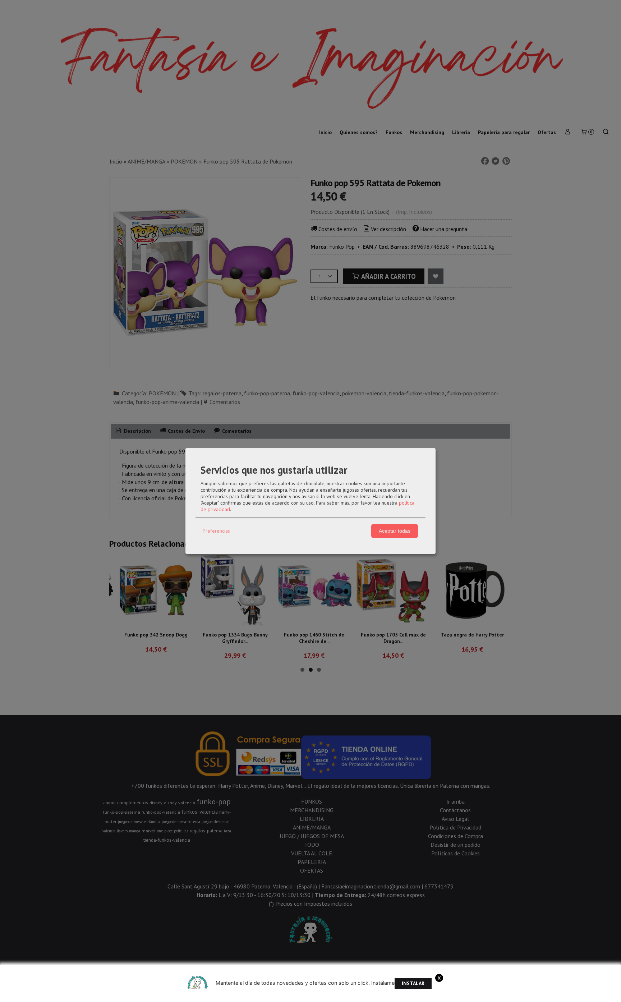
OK (473, 994)
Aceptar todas (394, 531)
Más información (500, 994)
